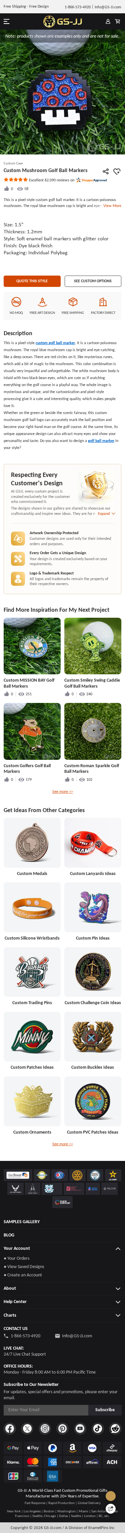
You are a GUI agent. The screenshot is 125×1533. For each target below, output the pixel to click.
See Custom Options (93, 281)
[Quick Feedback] (111, 1509)
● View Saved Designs (24, 1266)
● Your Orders (16, 1258)
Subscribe (105, 1410)
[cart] (117, 21)
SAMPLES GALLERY (22, 1221)
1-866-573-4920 (25, 1336)
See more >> (62, 791)
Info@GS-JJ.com (77, 1336)
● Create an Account (23, 1275)
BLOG (9, 1235)
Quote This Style (32, 281)
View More (111, 205)
